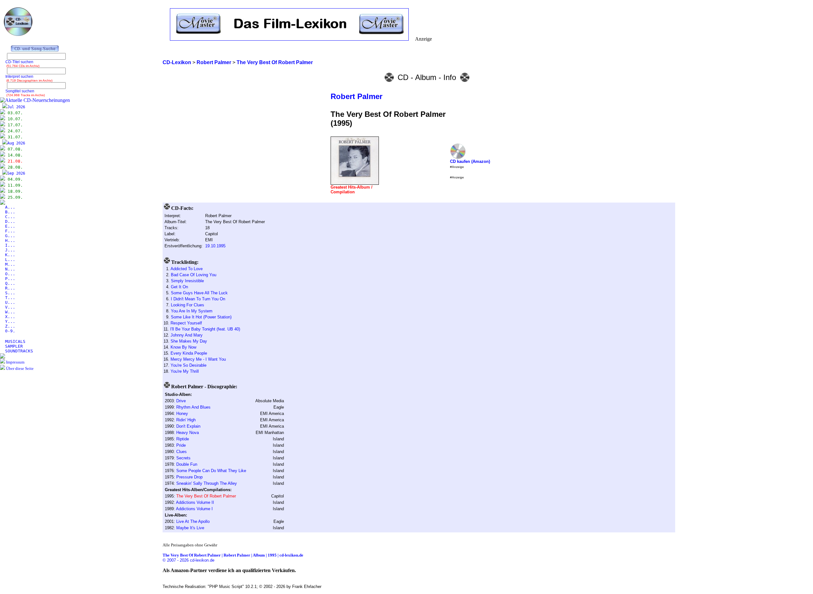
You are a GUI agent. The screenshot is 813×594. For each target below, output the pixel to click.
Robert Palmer (356, 96)
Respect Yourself (186, 323)
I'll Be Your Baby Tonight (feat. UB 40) (205, 329)
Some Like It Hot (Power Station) (201, 317)
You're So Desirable (188, 365)
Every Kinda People (189, 353)
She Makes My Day (189, 341)
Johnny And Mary (187, 335)
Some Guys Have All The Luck (199, 292)
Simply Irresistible (187, 280)
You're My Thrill (185, 371)
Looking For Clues (187, 305)
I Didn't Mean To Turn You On (198, 299)
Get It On (179, 286)
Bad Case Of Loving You (193, 274)
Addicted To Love (187, 268)
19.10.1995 (215, 246)
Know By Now (183, 347)
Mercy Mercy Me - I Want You (198, 359)
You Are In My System (191, 311)
